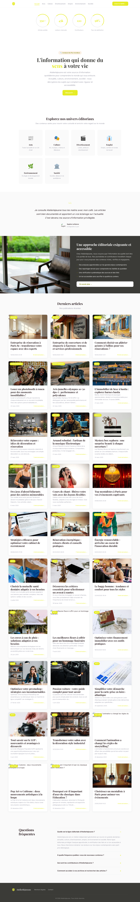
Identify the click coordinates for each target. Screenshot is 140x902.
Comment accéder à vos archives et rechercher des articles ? (82, 871)
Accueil (37, 3)
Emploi (70, 3)
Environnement (80, 3)
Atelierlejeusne (24, 889)
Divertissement (60, 3)
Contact (50, 889)
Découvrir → (70, 93)
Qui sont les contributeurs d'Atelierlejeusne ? (75, 863)
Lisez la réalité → (120, 3)
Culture (50, 3)
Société (90, 3)
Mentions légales (40, 889)
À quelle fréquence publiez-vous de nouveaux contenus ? (80, 855)
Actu (43, 3)
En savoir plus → (85, 284)
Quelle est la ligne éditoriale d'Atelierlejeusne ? (76, 832)
